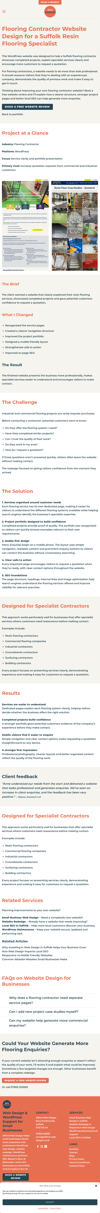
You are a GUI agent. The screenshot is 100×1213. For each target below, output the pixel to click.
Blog (71, 1156)
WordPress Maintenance (18, 929)
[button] (96, 1186)
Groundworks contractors (21, 862)
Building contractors (18, 873)
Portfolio (74, 1149)
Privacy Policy (55, 1208)
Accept (50, 1202)
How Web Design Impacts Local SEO (25, 951)
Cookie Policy (43, 1208)
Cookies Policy (77, 1166)
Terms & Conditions (79, 1162)
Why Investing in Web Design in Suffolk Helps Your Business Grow (44, 947)
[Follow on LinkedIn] (45, 1146)
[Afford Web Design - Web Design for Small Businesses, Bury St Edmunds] (50, 12)
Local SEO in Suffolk (80, 1137)
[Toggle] (5, 998)
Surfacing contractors (19, 867)
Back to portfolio (12, 114)
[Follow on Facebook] (38, 1146)
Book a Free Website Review (27, 106)
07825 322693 (43, 1133)
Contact (73, 1152)
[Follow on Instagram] (41, 1146)
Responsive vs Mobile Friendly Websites (27, 955)
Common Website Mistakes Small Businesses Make (34, 959)
